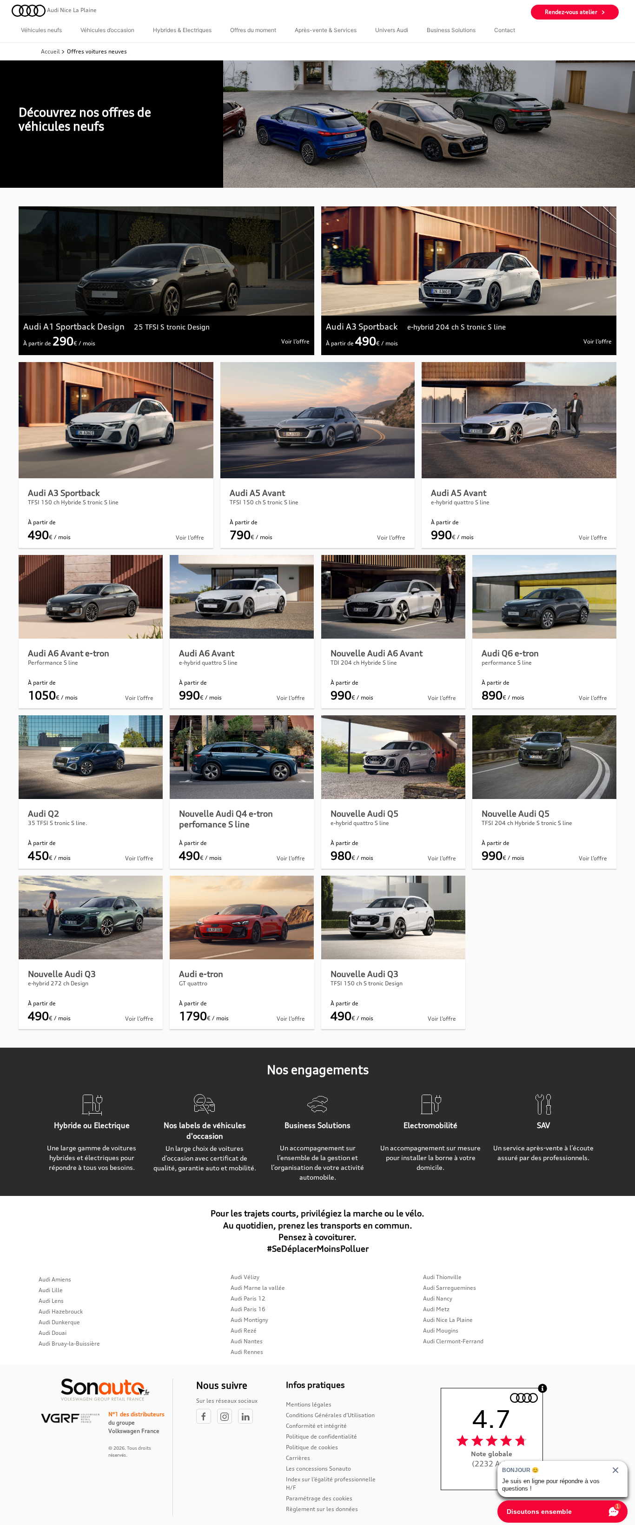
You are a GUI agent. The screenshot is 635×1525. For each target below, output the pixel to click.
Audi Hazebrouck (61, 1311)
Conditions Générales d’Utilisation (330, 1415)
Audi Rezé (244, 1330)
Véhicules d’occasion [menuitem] (107, 29)
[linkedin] (248, 1416)
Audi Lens (51, 1300)
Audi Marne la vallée (258, 1287)
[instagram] (227, 1416)
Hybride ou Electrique (92, 1125)
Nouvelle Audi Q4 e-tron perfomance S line (226, 818)
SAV (543, 1125)
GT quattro (193, 983)
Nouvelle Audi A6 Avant (377, 653)
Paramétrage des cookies (319, 1498)
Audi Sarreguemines (449, 1287)
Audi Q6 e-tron (510, 653)
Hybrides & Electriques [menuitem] (182, 29)
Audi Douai (52, 1332)
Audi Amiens (55, 1279)
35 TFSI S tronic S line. (57, 822)
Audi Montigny (249, 1319)
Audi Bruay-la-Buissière (69, 1343)
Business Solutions (317, 1125)
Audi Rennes (247, 1351)
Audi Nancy (437, 1298)
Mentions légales (308, 1404)
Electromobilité (430, 1125)
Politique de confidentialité (321, 1436)
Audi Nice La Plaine (448, 1319)
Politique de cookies (312, 1447)
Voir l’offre (295, 341)
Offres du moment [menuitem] (253, 29)
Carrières (298, 1457)
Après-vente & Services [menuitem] (326, 29)
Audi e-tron (201, 974)
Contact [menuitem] (504, 29)
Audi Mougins (440, 1330)
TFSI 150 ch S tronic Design (367, 983)
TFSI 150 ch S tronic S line (264, 502)
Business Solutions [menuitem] (451, 29)
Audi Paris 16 (248, 1309)
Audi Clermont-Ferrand (453, 1341)
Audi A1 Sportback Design (74, 326)
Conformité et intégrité (316, 1425)
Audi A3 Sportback (362, 326)
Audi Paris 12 (248, 1298)
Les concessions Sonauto (318, 1468)
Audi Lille (51, 1290)
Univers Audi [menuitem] (391, 29)
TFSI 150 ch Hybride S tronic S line (73, 502)
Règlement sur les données (322, 1508)
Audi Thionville (442, 1277)
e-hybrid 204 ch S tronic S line (456, 327)
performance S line (507, 662)
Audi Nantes (247, 1341)
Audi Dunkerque (59, 1322)
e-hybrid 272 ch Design (58, 983)
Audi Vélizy (245, 1277)
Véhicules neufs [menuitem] (41, 29)
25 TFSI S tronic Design (172, 327)
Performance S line (53, 662)
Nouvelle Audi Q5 (364, 813)
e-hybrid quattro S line (460, 502)
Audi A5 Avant (257, 493)
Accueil (51, 51)
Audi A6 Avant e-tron (68, 653)
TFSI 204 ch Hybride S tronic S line (527, 822)
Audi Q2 (43, 813)
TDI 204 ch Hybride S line (364, 662)
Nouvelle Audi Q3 (62, 974)
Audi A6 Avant (206, 653)
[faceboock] (206, 1416)
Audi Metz (436, 1309)
